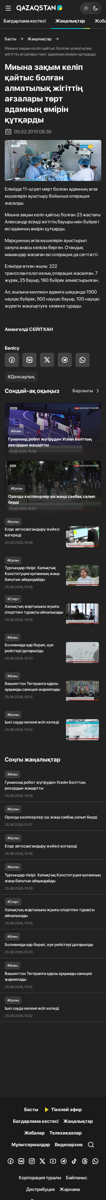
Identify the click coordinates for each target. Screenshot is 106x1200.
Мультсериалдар (30, 1144)
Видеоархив (69, 1144)
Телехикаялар (65, 1133)
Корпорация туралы (40, 1177)
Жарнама (69, 1189)
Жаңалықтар (70, 21)
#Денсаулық (21, 376)
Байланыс (76, 1177)
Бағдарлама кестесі (36, 1121)
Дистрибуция (40, 1189)
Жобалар (34, 1133)
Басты (10, 39)
